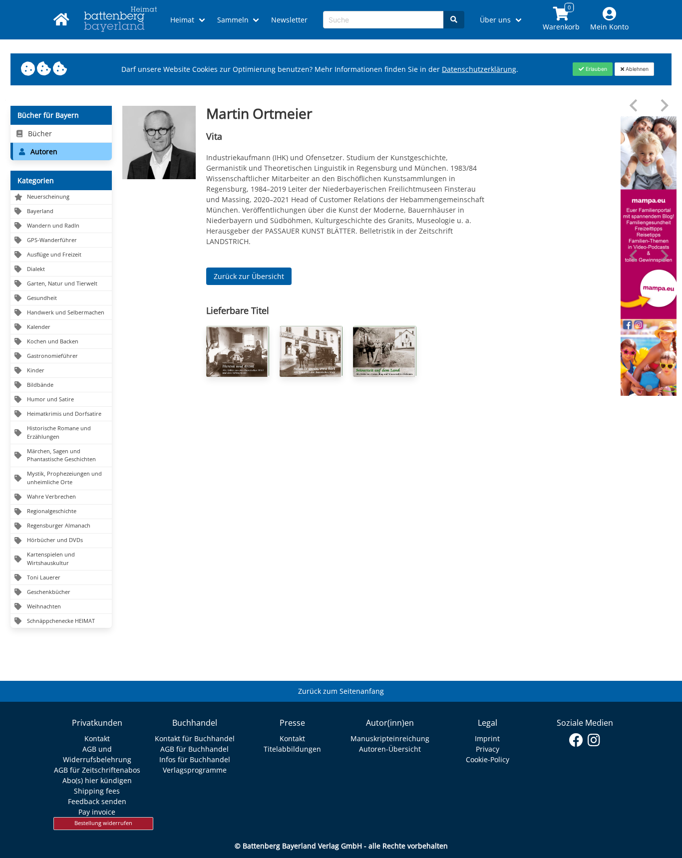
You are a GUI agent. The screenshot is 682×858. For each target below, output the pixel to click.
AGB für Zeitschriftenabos (97, 770)
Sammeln (233, 19)
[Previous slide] (634, 105)
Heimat (182, 19)
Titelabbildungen (292, 749)
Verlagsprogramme (195, 770)
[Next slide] (664, 105)
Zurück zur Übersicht (249, 276)
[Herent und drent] (237, 351)
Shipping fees (97, 791)
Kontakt (97, 738)
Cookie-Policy (487, 759)
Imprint (487, 738)
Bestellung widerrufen (103, 823)
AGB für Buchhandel (194, 749)
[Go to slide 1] (648, 388)
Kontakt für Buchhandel (195, 738)
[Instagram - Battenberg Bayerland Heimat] (594, 740)
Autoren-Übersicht (390, 749)
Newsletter (289, 19)
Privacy (487, 749)
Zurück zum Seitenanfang (341, 691)
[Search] (453, 19)
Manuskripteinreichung (389, 738)
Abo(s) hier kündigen (97, 780)
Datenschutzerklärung (479, 69)
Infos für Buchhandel (194, 759)
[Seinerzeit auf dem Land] (384, 351)
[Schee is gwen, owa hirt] (311, 351)
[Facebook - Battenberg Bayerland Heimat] (576, 740)
